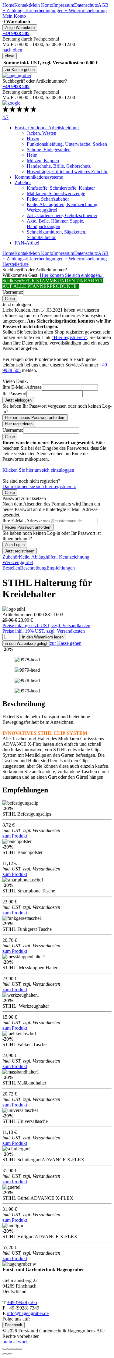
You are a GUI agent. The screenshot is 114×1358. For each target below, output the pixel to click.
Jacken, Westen (41, 133)
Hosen (33, 138)
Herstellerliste (15, 264)
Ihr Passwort (14, 393)
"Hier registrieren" (69, 337)
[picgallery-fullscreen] (14, 1349)
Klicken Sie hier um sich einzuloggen (38, 470)
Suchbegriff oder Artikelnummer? (34, 81)
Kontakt (22, 5)
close (9, 56)
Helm (32, 155)
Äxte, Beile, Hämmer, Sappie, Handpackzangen (55, 223)
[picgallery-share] (9, 1349)
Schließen (11, 280)
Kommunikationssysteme (39, 177)
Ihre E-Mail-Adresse (22, 387)
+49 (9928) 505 (22, 1302)
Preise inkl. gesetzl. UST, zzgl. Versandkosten (46, 625)
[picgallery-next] (9, 1354)
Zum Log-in (15, 544)
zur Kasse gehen (20, 69)
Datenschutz (86, 5)
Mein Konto (41, 5)
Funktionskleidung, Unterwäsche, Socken (67, 144)
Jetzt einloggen (18, 400)
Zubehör (23, 182)
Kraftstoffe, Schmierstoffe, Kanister (61, 188)
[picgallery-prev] (4, 1354)
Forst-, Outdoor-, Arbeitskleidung (47, 127)
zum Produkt (14, 835)
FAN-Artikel (27, 242)
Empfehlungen (61, 567)
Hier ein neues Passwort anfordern (35, 417)
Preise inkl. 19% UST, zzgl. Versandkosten (43, 631)
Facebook (13, 1325)
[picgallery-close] (4, 1349)
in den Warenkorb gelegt (26, 643)
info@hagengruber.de (28, 1313)
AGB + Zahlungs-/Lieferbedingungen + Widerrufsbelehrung (55, 7)
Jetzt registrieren (19, 551)
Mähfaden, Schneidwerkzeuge (56, 193)
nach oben (12, 49)
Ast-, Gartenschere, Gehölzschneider (62, 215)
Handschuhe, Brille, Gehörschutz (59, 166)
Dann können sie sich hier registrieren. (39, 486)
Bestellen (11, 567)
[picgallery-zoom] (19, 1349)
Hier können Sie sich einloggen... (72, 275)
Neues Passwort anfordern (28, 527)
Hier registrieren (19, 424)
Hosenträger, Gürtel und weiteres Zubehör (67, 171)
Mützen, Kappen (43, 160)
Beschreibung (33, 567)
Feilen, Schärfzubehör (48, 199)
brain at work (15, 1341)
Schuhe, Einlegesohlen (49, 149)
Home (8, 5)
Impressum (63, 5)
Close (10, 298)
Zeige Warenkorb (20, 27)
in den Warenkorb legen (43, 637)
